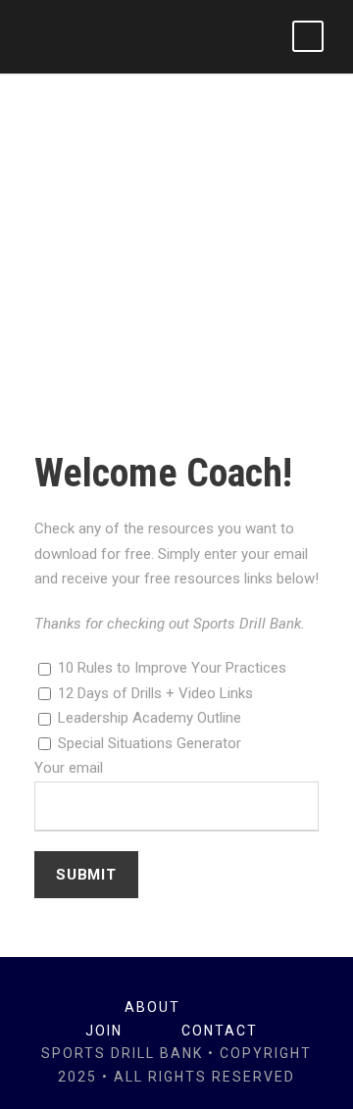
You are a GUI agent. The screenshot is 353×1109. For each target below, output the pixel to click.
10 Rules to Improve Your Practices (170, 668)
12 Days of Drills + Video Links (153, 693)
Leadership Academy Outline (147, 718)
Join (104, 1030)
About (152, 1007)
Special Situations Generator (147, 743)
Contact (219, 1030)
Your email (68, 768)
